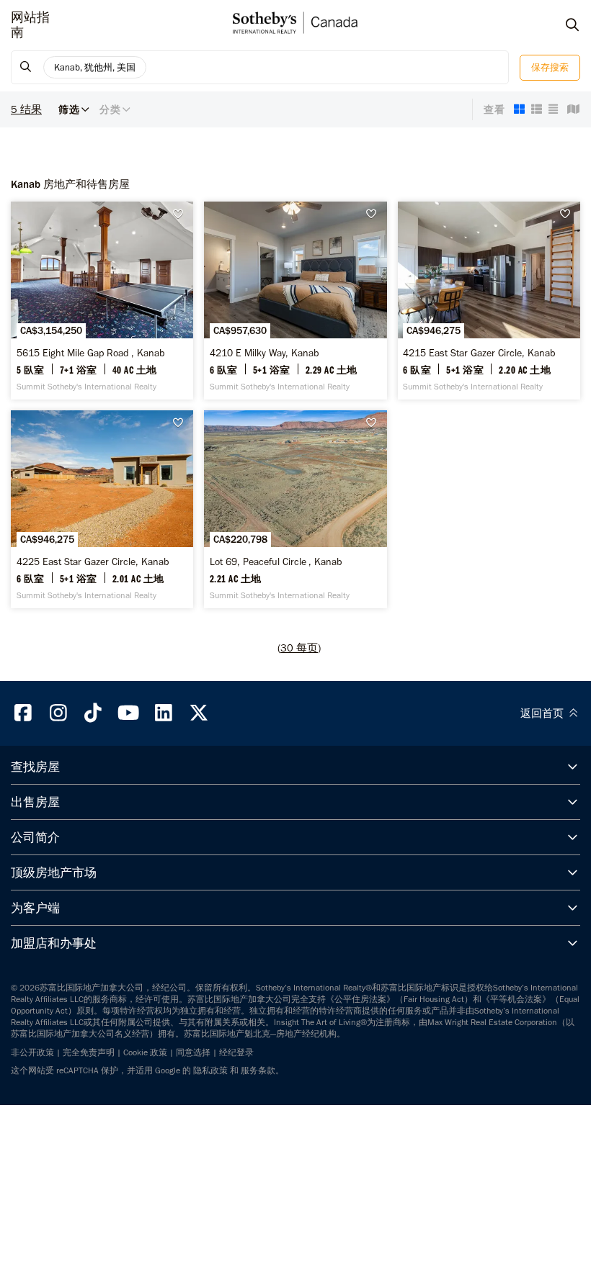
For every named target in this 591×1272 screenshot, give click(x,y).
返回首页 (543, 713)
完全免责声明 (89, 1052)
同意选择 (193, 1052)
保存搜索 (550, 67)
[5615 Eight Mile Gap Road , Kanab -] (102, 301)
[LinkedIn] (163, 713)
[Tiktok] (93, 713)
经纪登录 (236, 1052)
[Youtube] (128, 713)
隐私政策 (210, 1070)
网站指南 (30, 25)
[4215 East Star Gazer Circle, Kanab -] (489, 301)
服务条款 (258, 1070)
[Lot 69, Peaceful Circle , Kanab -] (295, 509)
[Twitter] (199, 713)
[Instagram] (58, 713)
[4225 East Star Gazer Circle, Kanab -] (102, 509)
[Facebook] (23, 713)
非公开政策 (32, 1052)
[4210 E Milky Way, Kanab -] (295, 301)
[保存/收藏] (182, 214)
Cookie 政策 (145, 1052)
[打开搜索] (558, 25)
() (299, 647)
